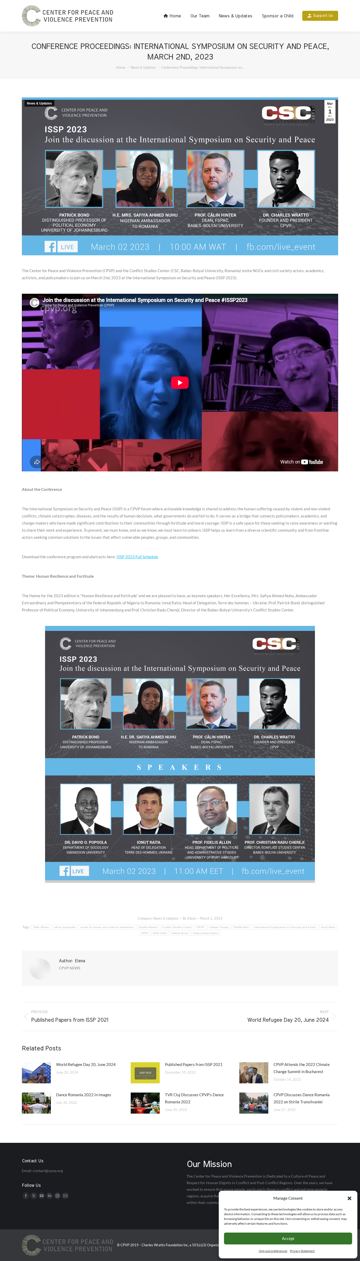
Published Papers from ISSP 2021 (194, 1064)
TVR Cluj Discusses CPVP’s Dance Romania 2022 (194, 1098)
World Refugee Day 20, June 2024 (86, 1064)
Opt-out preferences (273, 1251)
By (189, 918)
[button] (349, 1198)
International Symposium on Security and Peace (285, 927)
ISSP (145, 933)
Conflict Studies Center (177, 927)
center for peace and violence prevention (107, 927)
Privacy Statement (302, 1251)
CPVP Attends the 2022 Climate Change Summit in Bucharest (302, 1068)
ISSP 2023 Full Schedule (137, 556)
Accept (288, 1238)
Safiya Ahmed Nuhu (205, 933)
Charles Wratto (147, 927)
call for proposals (65, 927)
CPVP (200, 927)
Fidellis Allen (241, 927)
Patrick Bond (180, 933)
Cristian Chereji (218, 927)
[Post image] (36, 1072)
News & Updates (39, 103)
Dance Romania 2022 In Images (83, 1094)
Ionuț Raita (328, 927)
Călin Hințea (41, 927)
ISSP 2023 (160, 933)
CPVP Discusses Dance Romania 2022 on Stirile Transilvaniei (302, 1098)
